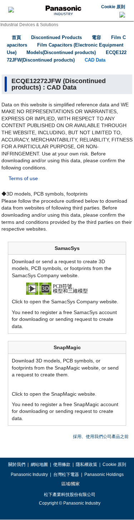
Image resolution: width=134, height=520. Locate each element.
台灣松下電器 (66, 474)
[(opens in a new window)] (67, 288)
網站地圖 (39, 464)
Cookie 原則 (113, 6)
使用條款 (61, 464)
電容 (96, 37)
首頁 (16, 37)
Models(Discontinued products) (61, 52)
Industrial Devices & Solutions (29, 24)
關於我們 (16, 464)
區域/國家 (70, 483)
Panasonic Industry (29, 474)
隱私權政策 (86, 464)
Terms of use (23, 178)
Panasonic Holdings (104, 474)
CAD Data (95, 60)
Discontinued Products (56, 37)
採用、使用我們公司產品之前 (101, 436)
